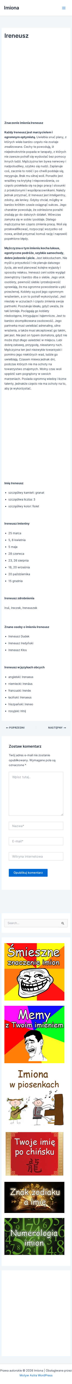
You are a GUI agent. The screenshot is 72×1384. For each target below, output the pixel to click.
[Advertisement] (36, 81)
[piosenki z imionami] (34, 1097)
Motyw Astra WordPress (36, 1375)
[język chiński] (34, 1153)
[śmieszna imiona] (34, 971)
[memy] (34, 1034)
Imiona (11, 8)
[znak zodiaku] (34, 1197)
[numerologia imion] (34, 1236)
